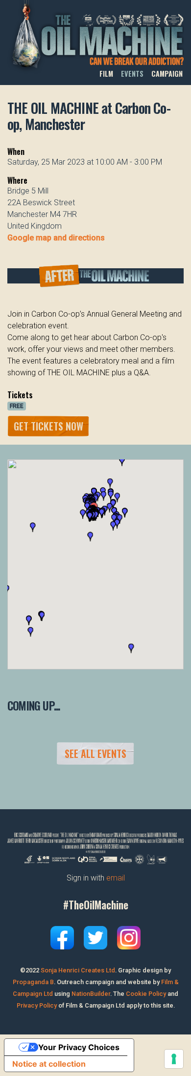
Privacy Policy (37, 1005)
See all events (95, 753)
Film (106, 73)
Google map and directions (56, 237)
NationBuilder (91, 993)
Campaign (167, 73)
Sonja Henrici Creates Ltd (78, 970)
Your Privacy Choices (78, 1047)
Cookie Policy (146, 993)
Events (132, 73)
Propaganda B (33, 982)
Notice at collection (49, 1064)
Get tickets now (48, 426)
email (115, 877)
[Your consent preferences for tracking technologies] (174, 1059)
